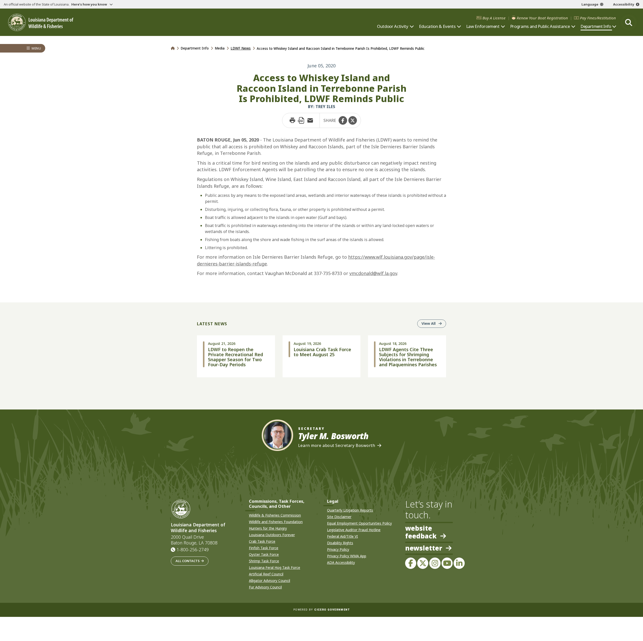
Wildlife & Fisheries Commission (275, 515)
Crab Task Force (262, 541)
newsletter (423, 548)
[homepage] (40, 22)
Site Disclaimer (339, 516)
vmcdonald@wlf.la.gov (373, 273)
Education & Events (437, 26)
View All (433, 323)
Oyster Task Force (264, 554)
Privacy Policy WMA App (346, 556)
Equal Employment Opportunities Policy (359, 523)
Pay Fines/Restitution (598, 18)
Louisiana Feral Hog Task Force (274, 567)
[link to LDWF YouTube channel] (447, 563)
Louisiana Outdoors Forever (272, 534)
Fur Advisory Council (265, 587)
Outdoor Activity (392, 26)
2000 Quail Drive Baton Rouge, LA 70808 (194, 540)
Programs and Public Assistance (540, 26)
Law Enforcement (483, 26)
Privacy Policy (338, 549)
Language (589, 4)
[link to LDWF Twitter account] (422, 563)
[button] (343, 120)
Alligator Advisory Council (269, 580)
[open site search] (628, 22)
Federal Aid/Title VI (342, 536)
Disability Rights (340, 542)
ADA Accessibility (341, 562)
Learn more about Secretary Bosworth (336, 445)
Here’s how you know (89, 4)
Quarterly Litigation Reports (350, 510)
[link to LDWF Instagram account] (434, 563)
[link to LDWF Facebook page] (410, 563)
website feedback (421, 532)
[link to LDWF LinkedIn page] (459, 563)
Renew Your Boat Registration (542, 18)
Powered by (321, 609)
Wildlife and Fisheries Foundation (276, 521)
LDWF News (241, 48)
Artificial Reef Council (266, 574)
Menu (36, 48)
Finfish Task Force (263, 547)
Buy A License (494, 18)
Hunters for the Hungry (268, 528)
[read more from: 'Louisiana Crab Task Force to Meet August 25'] (322, 356)
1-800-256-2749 (193, 549)
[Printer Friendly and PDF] (301, 120)
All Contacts (188, 561)
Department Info (595, 26)
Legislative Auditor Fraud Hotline (354, 529)
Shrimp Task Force (264, 561)
